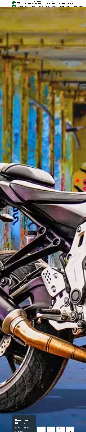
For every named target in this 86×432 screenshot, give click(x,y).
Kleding (67, 6)
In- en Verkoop (33, 6)
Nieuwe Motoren (20, 6)
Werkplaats (41, 6)
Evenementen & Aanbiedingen (78, 6)
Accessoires (54, 6)
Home (14, 6)
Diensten (47, 6)
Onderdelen (62, 6)
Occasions (26, 6)
